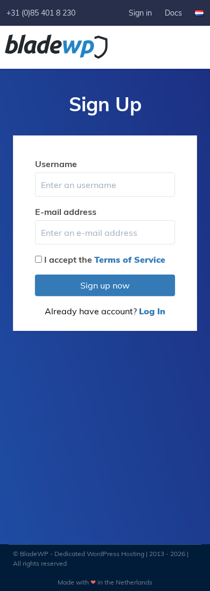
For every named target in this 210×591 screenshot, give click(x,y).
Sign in (140, 13)
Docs (173, 13)
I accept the (104, 259)
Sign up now (105, 285)
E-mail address (65, 211)
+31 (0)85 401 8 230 (40, 13)
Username (56, 163)
